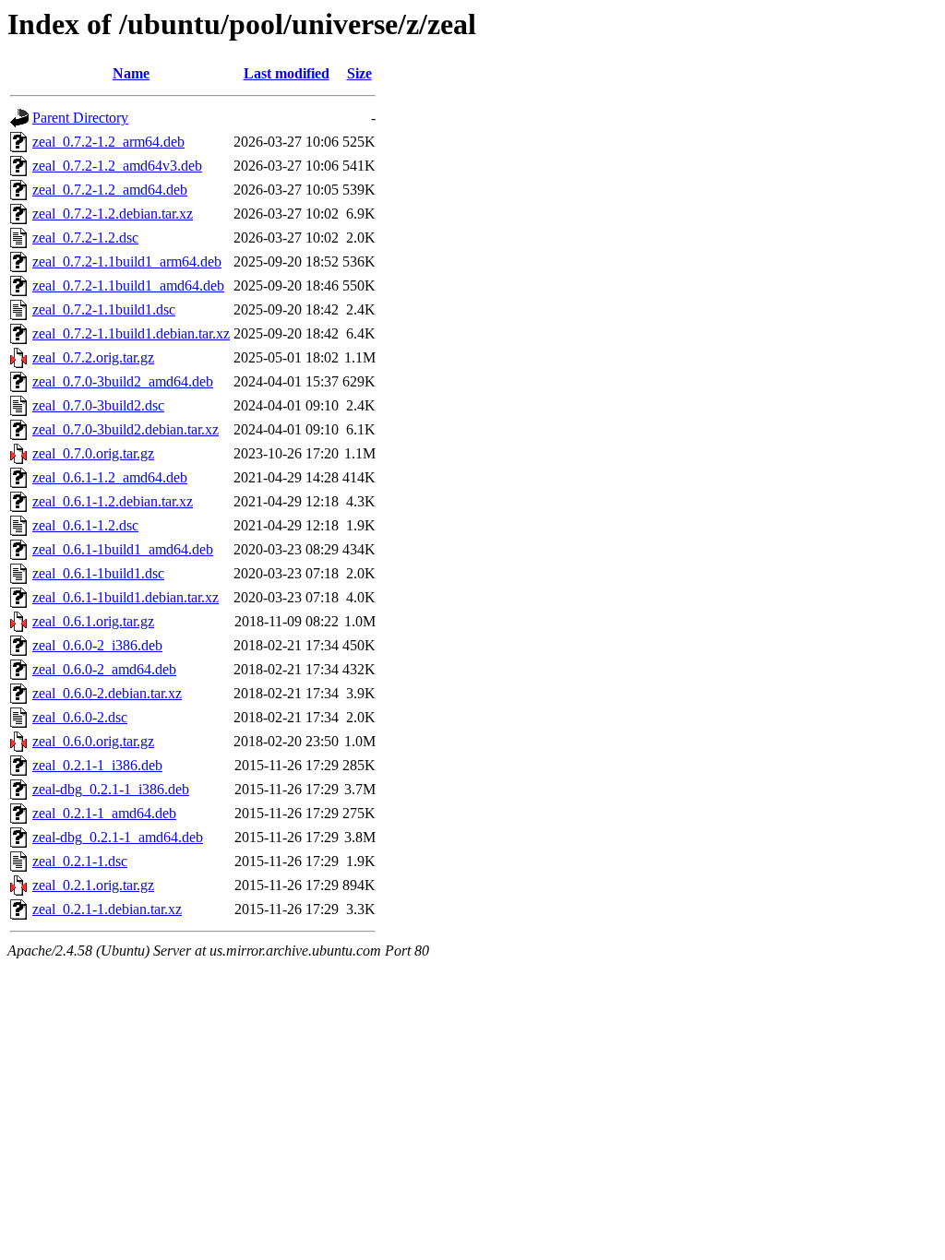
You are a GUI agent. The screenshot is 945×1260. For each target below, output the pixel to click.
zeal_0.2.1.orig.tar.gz (93, 885)
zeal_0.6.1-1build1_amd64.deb (122, 549)
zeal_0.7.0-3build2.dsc (98, 405)
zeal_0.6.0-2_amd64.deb (104, 669)
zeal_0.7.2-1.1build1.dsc (103, 309)
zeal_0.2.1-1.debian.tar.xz (107, 909)
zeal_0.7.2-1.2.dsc (85, 237)
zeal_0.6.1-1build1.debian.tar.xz (125, 597)
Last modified (286, 73)
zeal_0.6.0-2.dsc (79, 717)
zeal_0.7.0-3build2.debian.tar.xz (125, 429)
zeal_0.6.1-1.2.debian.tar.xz (112, 501)
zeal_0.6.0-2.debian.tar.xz (107, 693)
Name (131, 73)
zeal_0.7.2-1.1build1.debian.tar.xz (131, 333)
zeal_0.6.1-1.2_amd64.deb (109, 477)
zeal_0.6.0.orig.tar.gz (93, 741)
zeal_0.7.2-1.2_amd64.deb (109, 189)
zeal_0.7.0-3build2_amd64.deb (122, 381)
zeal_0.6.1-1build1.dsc (98, 573)
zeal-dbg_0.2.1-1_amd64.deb (117, 837)
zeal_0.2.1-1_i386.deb (97, 765)
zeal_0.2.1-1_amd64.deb (104, 813)
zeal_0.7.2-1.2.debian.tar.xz (112, 213)
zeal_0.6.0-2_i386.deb (97, 645)
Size (359, 73)
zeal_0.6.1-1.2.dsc (85, 525)
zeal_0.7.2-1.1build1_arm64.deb (126, 261)
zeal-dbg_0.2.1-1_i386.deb (110, 789)
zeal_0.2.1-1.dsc (79, 861)
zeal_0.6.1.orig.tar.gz (93, 621)
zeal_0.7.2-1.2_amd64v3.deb (117, 165)
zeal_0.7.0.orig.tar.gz (93, 453)
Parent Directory (80, 117)
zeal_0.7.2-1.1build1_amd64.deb (128, 285)
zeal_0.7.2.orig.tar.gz (93, 357)
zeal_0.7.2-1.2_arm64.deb (108, 141)
